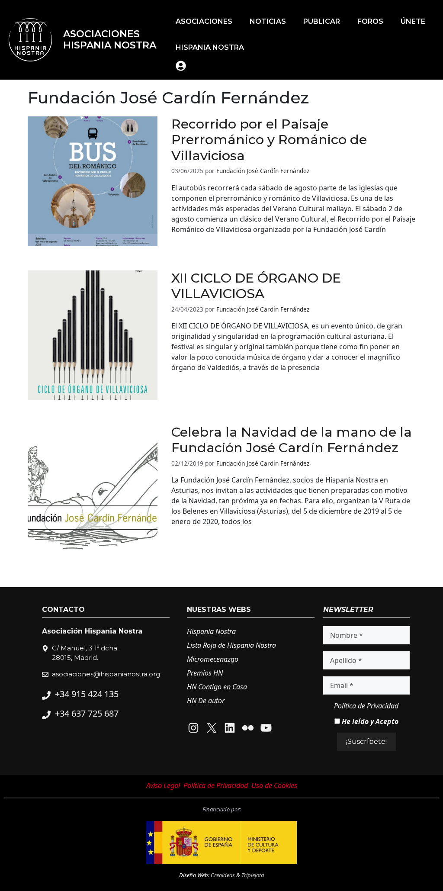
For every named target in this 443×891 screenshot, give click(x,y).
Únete (413, 21)
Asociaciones (204, 21)
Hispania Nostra (210, 47)
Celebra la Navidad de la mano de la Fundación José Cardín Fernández (291, 440)
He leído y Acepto (369, 721)
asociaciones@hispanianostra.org (106, 674)
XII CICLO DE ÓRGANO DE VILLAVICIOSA (256, 286)
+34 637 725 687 (87, 713)
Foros (370, 21)
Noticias (268, 21)
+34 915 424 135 (87, 694)
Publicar (321, 21)
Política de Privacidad (366, 706)
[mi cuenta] (181, 66)
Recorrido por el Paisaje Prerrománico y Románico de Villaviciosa (269, 140)
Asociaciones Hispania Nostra (109, 39)
